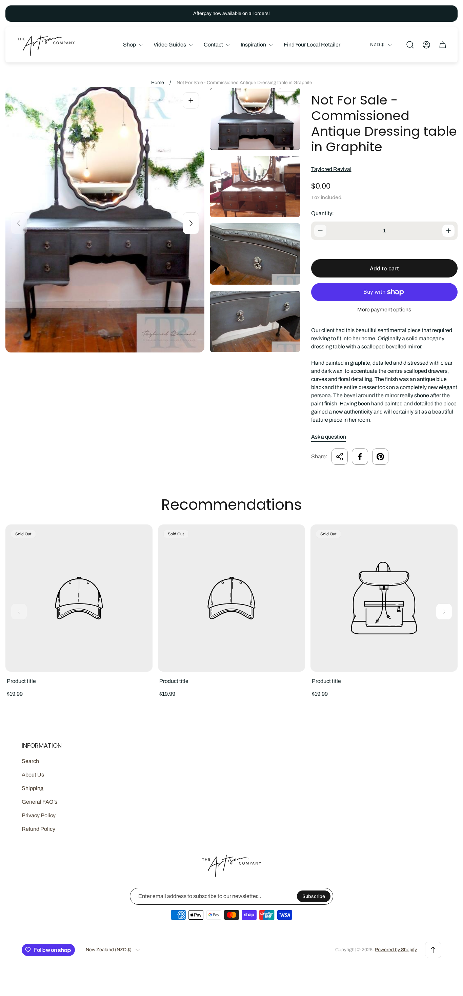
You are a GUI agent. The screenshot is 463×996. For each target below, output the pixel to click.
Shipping (32, 788)
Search (30, 761)
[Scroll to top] (433, 950)
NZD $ (377, 44)
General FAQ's (39, 802)
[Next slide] (191, 223)
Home (157, 82)
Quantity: (322, 213)
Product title (21, 681)
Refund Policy (38, 829)
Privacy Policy (39, 815)
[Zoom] (191, 100)
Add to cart (384, 268)
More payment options (384, 309)
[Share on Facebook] (360, 456)
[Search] (410, 44)
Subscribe (313, 896)
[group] (255, 119)
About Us (33, 775)
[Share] (339, 456)
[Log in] (426, 44)
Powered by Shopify (396, 949)
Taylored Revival (331, 169)
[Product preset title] (79, 598)
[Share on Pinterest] (380, 456)
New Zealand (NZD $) (109, 949)
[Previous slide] (19, 223)
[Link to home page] (231, 865)
